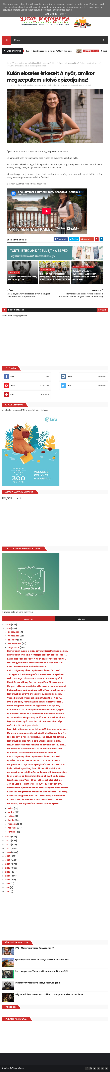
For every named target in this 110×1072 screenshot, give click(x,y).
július (11, 808)
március (12, 824)
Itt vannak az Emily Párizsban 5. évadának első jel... (34, 693)
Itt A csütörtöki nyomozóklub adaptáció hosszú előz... (36, 744)
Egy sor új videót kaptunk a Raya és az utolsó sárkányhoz (42, 959)
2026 (8, 624)
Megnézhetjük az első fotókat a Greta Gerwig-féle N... (36, 733)
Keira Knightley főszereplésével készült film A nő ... (34, 670)
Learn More (51, 14)
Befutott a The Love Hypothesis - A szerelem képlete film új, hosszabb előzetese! (84, 275)
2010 (8, 891)
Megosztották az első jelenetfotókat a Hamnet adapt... (37, 686)
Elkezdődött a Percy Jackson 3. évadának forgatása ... (36, 736)
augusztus (14, 647)
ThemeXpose (18, 1068)
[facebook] (87, 1068)
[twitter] (94, 1068)
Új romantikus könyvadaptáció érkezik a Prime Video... (37, 717)
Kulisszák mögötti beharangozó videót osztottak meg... (37, 791)
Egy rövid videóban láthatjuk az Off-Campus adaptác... (37, 729)
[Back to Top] (106, 1068)
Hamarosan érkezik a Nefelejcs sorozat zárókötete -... (37, 654)
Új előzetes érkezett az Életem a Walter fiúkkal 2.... (34, 760)
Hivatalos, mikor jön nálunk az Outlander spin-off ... (35, 803)
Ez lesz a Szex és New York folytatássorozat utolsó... (35, 799)
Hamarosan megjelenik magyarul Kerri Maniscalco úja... (37, 651)
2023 (8, 840)
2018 (7, 860)
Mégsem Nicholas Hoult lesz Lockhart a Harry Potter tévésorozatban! (49, 994)
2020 (8, 852)
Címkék (81, 619)
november (14, 635)
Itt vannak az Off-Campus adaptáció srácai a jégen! (35, 709)
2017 (7, 864)
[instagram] (90, 1068)
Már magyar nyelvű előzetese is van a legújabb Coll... (36, 662)
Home (9, 63)
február (12, 827)
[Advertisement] (55, 523)
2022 (8, 844)
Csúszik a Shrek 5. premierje (22, 725)
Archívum (29, 619)
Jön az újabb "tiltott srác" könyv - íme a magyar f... (35, 783)
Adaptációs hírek (74, 51)
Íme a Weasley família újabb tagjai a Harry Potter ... (35, 701)
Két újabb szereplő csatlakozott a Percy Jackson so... (36, 690)
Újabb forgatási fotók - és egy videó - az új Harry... (34, 705)
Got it (63, 14)
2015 (7, 871)
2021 (7, 848)
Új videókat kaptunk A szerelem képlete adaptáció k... (36, 713)
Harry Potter (14, 272)
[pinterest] (98, 1068)
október (12, 639)
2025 (8, 628)
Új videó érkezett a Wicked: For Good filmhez (31, 752)
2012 (7, 883)
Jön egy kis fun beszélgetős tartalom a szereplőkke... (36, 674)
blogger (102, 310)
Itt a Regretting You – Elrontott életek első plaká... (34, 780)
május (11, 816)
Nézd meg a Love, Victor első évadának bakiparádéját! (41, 971)
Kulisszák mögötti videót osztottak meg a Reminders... (37, 795)
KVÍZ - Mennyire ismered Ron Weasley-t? (34, 948)
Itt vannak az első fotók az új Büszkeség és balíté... (34, 740)
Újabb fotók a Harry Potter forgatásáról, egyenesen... (36, 682)
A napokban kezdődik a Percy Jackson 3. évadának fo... (37, 772)
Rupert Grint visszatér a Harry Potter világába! (32, 51)
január (11, 831)
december (14, 631)
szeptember (15, 643)
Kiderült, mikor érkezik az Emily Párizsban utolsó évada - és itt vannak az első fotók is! (55, 276)
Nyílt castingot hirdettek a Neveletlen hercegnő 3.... (35, 678)
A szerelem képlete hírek (83, 267)
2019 (7, 856)
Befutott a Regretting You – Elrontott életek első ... (35, 768)
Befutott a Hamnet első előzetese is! (27, 666)
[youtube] (102, 1068)
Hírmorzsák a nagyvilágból (68, 63)
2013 (7, 879)
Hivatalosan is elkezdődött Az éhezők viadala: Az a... (35, 748)
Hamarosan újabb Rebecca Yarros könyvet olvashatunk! (38, 787)
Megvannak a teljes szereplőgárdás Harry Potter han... (37, 764)
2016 (7, 867)
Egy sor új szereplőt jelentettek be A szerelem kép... (35, 721)
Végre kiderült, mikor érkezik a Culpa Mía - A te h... (34, 697)
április (11, 820)
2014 (8, 875)
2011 (7, 887)
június (11, 812)
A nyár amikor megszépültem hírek (27, 63)
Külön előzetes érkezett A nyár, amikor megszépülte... (36, 658)
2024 (8, 836)
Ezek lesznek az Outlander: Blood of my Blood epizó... (36, 776)
